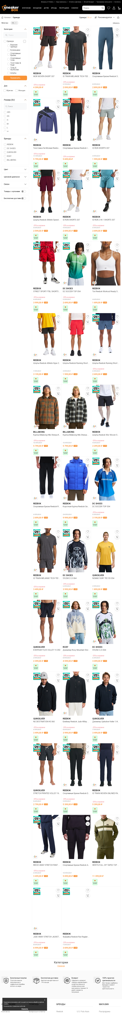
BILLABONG (11, 160)
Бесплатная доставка (13, 198)
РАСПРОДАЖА (64, 8)
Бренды (7, 138)
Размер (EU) (9, 100)
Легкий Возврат (89, 2)
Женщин (21, 90)
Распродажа (104, 1011)
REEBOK (10, 144)
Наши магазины (61, 2)
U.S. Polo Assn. (83, 1011)
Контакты (117, 2)
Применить (15, 78)
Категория (8, 29)
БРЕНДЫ (54, 8)
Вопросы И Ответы (47, 2)
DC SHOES (11, 148)
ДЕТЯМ (46, 8)
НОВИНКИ (74, 8)
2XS (8, 112)
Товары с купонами (12, 191)
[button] (113, 8)
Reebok (59, 1011)
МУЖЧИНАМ (26, 8)
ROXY (9, 156)
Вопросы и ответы (37, 1011)
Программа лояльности (104, 2)
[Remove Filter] (16, 23)
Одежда (61, 966)
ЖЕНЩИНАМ (37, 8)
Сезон (6, 184)
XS (8, 116)
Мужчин (10, 90)
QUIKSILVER (11, 152)
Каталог (7, 17)
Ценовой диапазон (12, 177)
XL (8, 132)
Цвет (6, 169)
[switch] (23, 191)
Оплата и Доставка (75, 2)
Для (5, 86)
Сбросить (116, 23)
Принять (24, 1009)
